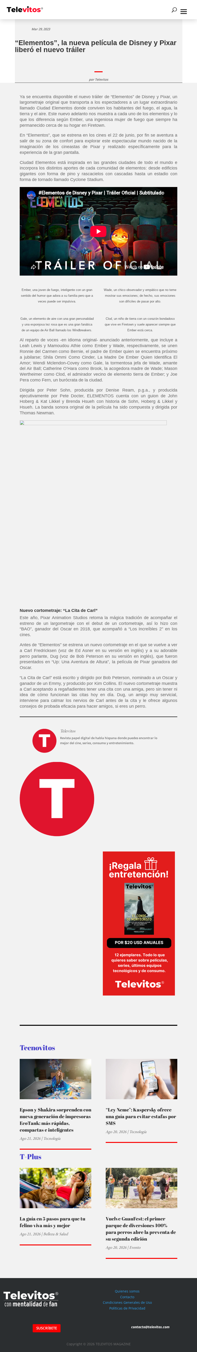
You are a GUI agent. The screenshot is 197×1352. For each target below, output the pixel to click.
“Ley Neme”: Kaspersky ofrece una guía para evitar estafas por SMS (141, 1116)
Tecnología (51, 1138)
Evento (134, 1247)
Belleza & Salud (55, 1234)
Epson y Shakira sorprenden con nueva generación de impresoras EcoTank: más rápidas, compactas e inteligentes (55, 1119)
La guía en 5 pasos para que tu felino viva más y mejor (52, 1222)
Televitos (101, 79)
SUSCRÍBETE (46, 1328)
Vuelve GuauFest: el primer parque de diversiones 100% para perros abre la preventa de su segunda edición (141, 1228)
